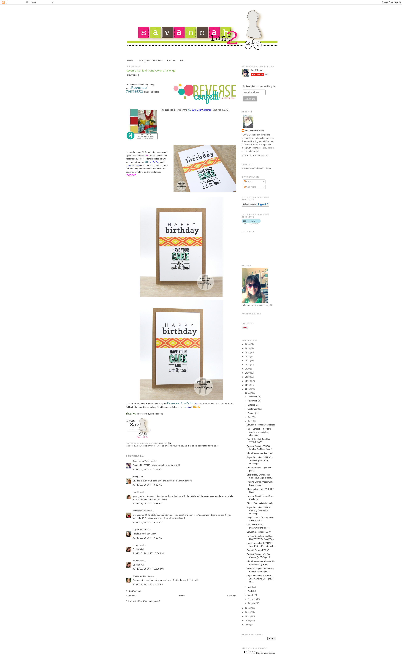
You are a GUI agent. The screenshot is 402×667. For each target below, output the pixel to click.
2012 (247, 612)
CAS (136, 446)
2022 (247, 360)
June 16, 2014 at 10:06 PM (148, 553)
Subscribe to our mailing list (259, 86)
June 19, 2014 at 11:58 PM (148, 584)
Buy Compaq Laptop (265, 653)
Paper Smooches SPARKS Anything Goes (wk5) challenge (259, 432)
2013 (247, 608)
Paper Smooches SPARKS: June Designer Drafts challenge (259, 460)
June (250, 421)
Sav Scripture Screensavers (150, 60)
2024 (247, 352)
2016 (247, 385)
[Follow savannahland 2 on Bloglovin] (255, 206)
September (253, 409)
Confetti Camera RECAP (258, 550)
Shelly (135, 476)
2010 (247, 620)
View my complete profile (255, 156)
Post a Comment (133, 591)
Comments (251, 187)
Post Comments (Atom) (149, 601)
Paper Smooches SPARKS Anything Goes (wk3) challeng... (259, 510)
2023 (247, 356)
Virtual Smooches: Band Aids (260, 453)
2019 (247, 373)
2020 (247, 369)
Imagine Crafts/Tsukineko (169, 446)
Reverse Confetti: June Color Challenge (150, 70)
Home (130, 60)
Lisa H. (136, 492)
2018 (247, 377)
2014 (247, 393)
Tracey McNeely (140, 576)
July (250, 417)
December (253, 397)
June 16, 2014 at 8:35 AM (148, 485)
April (250, 591)
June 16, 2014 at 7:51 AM (148, 469)
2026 (247, 344)
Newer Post (131, 595)
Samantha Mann (140, 511)
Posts (249, 181)
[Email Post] (169, 443)
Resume (171, 60)
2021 (247, 365)
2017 (247, 381)
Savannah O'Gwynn (254, 130)
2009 (247, 624)
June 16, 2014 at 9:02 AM (148, 522)
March (251, 595)
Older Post (232, 595)
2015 (247, 389)
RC (186, 446)
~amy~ (136, 545)
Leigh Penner (139, 529)
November (253, 401)
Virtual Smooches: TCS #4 (259, 532)
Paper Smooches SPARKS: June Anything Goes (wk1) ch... (260, 578)
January (251, 603)
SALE (182, 60)
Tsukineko (213, 446)
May (250, 587)
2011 (247, 616)
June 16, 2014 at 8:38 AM (148, 503)
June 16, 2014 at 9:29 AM (148, 538)
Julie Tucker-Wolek (141, 461)
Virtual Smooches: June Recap (261, 425)
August (251, 413)
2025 (247, 348)
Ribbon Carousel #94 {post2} (260, 503)
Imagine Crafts (147, 446)
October (251, 405)
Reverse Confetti (136, 90)
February (252, 599)
